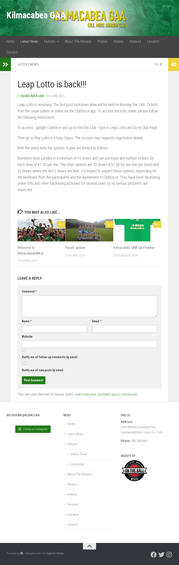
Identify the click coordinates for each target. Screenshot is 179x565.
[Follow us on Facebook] (154, 555)
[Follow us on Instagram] (169, 555)
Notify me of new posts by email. (43, 370)
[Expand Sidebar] (5, 64)
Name (26, 321)
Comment (29, 291)
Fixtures (49, 41)
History (118, 41)
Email (96, 321)
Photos (102, 41)
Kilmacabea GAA (36, 15)
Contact (11, 52)
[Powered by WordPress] (21, 553)
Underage (77, 464)
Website (27, 336)
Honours (135, 41)
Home (10, 41)
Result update (75, 247)
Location (153, 41)
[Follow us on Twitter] (161, 555)
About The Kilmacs (78, 41)
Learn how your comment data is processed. (106, 394)
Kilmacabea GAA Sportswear (134, 247)
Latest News (29, 41)
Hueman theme (55, 553)
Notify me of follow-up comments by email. (50, 357)
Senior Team (79, 454)
